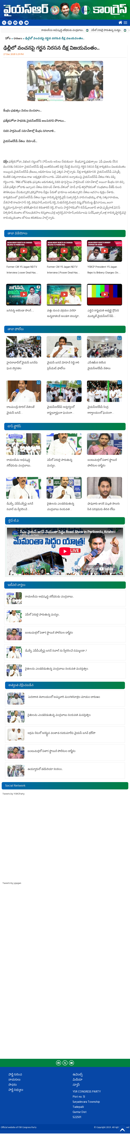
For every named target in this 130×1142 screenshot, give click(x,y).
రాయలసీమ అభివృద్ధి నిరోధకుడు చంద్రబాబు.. (46, 30)
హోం (8, 38)
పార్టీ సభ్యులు (15, 1090)
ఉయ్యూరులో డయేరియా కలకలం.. (45, 769)
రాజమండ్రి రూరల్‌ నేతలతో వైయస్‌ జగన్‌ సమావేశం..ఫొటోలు (20, 413)
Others (18, 38)
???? (120, 22)
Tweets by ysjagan (12, 883)
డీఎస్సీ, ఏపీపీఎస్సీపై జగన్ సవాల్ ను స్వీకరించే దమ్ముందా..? (20, 509)
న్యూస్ (76, 1085)
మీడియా (77, 1080)
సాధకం (12, 1085)
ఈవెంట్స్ (78, 1075)
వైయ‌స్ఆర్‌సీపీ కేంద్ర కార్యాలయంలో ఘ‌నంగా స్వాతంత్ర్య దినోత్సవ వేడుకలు (103, 413)
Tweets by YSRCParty (14, 794)
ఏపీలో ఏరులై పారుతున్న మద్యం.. (90, 30)
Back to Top (122, 1129)
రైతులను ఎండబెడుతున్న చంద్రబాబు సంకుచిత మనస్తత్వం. (60, 509)
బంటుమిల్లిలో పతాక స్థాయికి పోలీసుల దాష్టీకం (49, 633)
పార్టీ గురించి (15, 1075)
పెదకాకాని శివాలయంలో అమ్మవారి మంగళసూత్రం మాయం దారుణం (64, 697)
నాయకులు (14, 1080)
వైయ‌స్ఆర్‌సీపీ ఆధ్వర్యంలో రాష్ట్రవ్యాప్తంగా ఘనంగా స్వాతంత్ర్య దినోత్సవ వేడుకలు (62, 413)
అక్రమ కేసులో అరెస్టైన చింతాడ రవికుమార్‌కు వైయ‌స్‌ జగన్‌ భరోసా (61, 733)
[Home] (65, 10)
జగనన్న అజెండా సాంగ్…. (20, 310)
